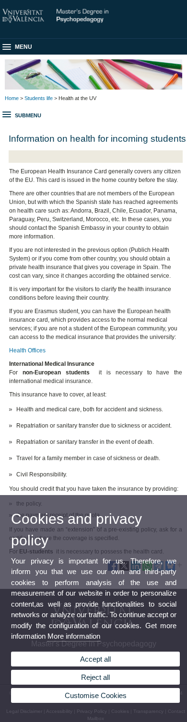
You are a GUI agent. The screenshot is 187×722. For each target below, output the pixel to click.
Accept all (95, 659)
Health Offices (27, 350)
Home (12, 98)
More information (73, 636)
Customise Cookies (96, 695)
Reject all (95, 677)
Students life (38, 98)
